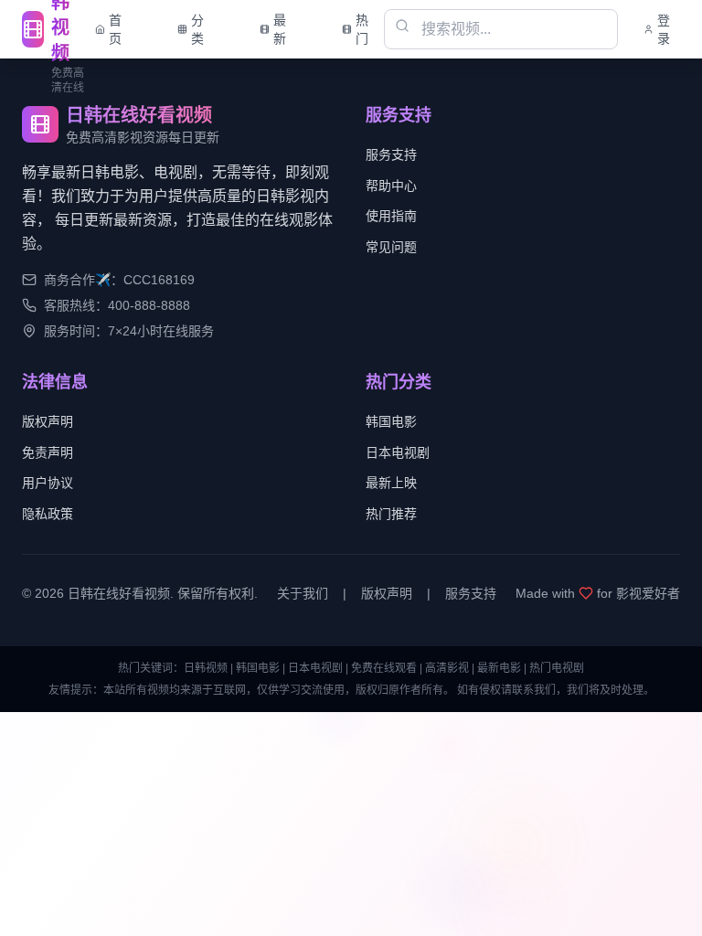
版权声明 (47, 421)
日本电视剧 (398, 452)
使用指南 (391, 215)
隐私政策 (47, 513)
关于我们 (302, 593)
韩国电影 (391, 421)
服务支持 (391, 154)
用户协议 (47, 482)
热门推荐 (391, 513)
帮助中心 (391, 185)
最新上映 (391, 482)
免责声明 (47, 452)
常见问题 (391, 246)
